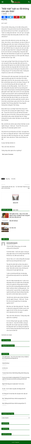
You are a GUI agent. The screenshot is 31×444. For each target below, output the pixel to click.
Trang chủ (3, 5)
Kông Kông (8, 178)
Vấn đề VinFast (13, 220)
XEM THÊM (15, 210)
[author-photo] (15, 200)
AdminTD (5, 13)
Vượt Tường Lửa (6, 340)
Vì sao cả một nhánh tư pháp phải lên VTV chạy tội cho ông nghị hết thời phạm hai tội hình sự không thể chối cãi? (15, 378)
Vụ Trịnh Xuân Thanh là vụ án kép (23, 187)
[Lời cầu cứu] (5, 229)
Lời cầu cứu (12, 227)
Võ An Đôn (13, 178)
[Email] (23, 17)
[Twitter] (10, 17)
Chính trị (8, 5)
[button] (2, 2)
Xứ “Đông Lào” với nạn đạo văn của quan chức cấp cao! (14, 393)
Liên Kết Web (5, 423)
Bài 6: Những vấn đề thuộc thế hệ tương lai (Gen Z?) (14, 403)
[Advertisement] (15, 166)
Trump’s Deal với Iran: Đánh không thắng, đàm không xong (15, 373)
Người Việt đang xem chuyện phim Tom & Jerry (13, 383)
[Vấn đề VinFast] (5, 222)
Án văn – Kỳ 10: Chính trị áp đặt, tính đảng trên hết (13, 388)
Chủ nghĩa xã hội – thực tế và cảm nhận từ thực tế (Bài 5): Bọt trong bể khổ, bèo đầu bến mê (19, 215)
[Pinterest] (16, 17)
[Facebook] (4, 17)
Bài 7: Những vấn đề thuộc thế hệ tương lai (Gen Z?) (14, 398)
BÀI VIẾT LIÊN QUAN (6, 210)
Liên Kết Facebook (6, 434)
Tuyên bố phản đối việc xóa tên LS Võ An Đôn (8, 187)
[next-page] (5, 235)
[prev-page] (2, 235)
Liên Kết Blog (5, 428)
